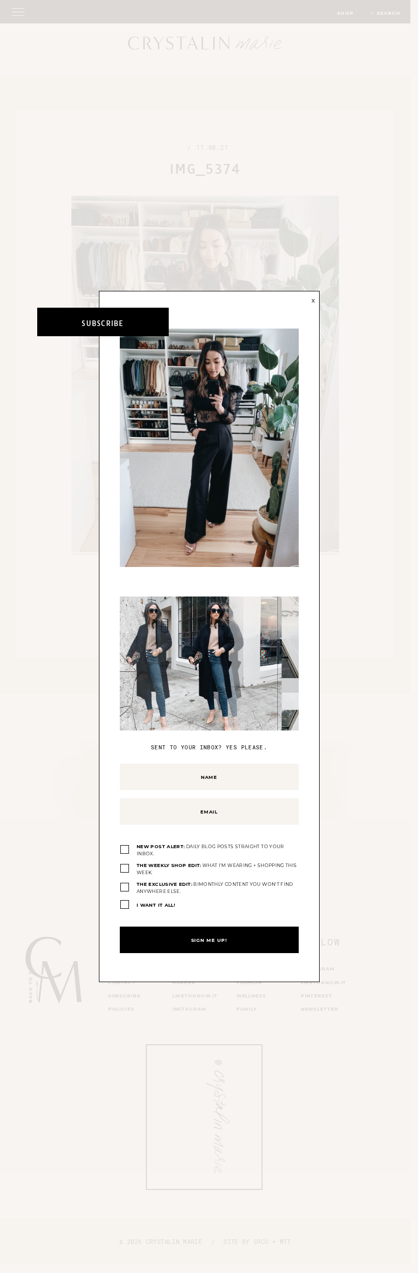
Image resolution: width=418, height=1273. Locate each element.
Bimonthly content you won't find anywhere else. (215, 887)
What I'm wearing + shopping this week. (217, 868)
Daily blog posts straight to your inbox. (210, 850)
